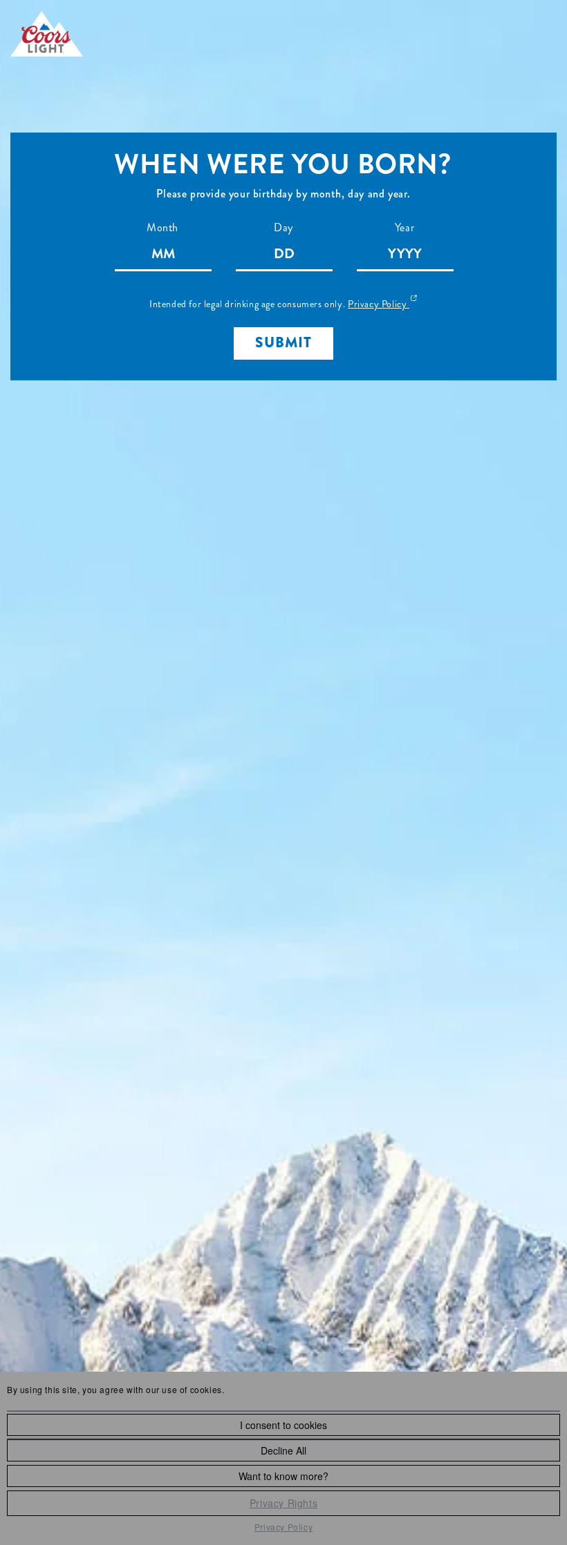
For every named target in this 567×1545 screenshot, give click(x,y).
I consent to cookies (283, 1425)
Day (283, 227)
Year (404, 227)
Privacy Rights (283, 1503)
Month (162, 227)
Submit (283, 342)
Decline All (283, 1450)
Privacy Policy (283, 1527)
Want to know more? (283, 1476)
